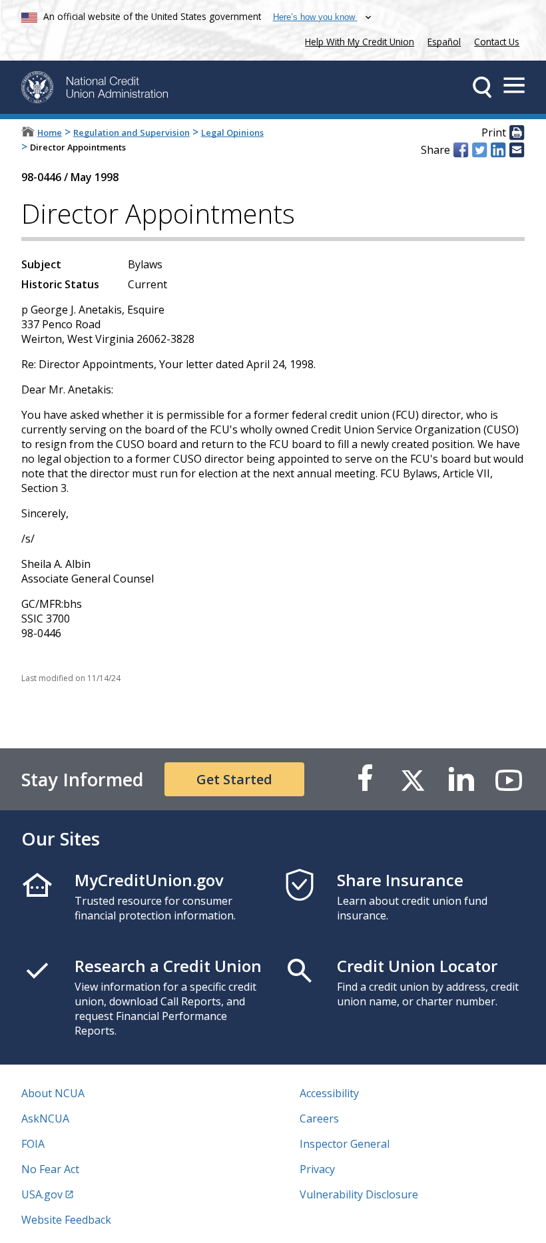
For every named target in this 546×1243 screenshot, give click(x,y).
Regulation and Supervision (131, 132)
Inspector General (345, 1143)
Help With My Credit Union (357, 40)
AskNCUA (45, 1118)
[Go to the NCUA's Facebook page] (365, 779)
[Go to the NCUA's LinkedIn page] (461, 779)
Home (49, 132)
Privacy (317, 1169)
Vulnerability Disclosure (359, 1194)
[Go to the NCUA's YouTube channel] (509, 779)
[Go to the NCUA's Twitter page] (413, 779)
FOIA (33, 1143)
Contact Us (496, 41)
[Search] (482, 87)
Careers (319, 1118)
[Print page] (517, 133)
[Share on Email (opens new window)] (517, 149)
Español (444, 41)
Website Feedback (66, 1219)
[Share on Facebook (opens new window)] (461, 149)
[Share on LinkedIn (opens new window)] (498, 149)
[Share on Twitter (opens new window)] (479, 149)
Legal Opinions (232, 132)
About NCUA (53, 1093)
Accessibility (329, 1093)
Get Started (234, 779)
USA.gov (42, 1194)
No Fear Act (50, 1169)
